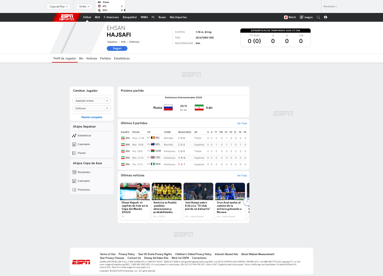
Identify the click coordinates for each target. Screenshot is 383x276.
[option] (135, 201)
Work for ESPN (180, 258)
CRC (158, 157)
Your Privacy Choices (112, 258)
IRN (128, 138)
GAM (158, 150)
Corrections (199, 258)
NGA (158, 163)
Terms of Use (107, 254)
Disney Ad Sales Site (156, 258)
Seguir (117, 48)
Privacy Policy (127, 254)
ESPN (66, 17)
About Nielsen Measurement (257, 254)
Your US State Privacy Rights (155, 254)
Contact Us (134, 258)
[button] (318, 17)
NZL (157, 144)
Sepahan (112, 41)
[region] (183, 149)
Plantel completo (91, 117)
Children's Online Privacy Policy (193, 254)
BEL (158, 137)
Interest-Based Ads (226, 254)
